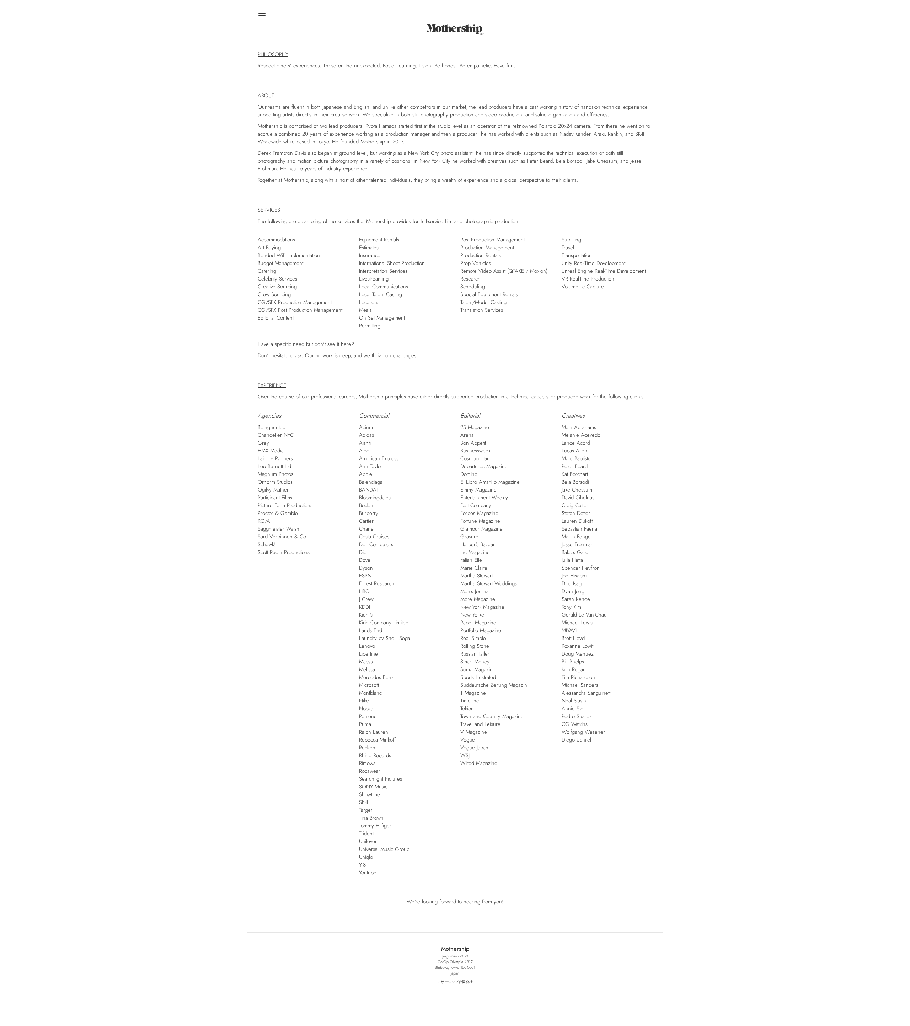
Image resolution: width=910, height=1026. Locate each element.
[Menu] (261, 16)
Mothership (455, 29)
